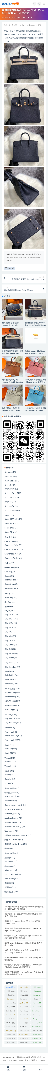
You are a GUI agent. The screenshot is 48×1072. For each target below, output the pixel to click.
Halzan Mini (9, 589)
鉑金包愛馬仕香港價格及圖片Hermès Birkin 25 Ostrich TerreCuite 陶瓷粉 (35, 382)
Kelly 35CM (8, 627)
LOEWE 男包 (9, 705)
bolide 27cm (9, 528)
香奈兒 (7, 866)
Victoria (7, 783)
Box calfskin (9, 801)
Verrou (7, 758)
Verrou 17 (8, 762)
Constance (8, 541)
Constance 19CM (11, 545)
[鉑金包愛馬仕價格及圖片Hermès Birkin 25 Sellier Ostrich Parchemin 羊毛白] (12, 395)
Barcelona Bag (10, 692)
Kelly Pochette (10, 723)
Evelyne (7, 563)
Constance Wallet (11, 558)
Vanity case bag (10, 874)
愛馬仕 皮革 (9, 793)
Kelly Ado (8, 636)
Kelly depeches (10, 667)
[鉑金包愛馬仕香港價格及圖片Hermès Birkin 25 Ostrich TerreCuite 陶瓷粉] (35, 366)
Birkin (22, 25)
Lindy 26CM (9, 675)
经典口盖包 (8, 892)
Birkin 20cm (9, 489)
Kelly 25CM (8, 615)
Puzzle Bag (8, 710)
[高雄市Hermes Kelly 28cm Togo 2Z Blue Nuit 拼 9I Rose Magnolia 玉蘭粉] (35, 336)
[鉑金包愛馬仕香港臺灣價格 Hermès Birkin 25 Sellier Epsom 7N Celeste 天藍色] (35, 395)
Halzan (7, 576)
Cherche (7, 779)
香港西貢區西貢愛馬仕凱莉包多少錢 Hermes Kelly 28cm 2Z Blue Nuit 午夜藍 (12, 353)
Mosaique (8, 728)
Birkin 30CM (9, 498)
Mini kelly (8, 715)
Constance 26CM (11, 554)
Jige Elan (7, 602)
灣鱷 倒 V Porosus (11, 840)
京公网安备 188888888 (37, 1060)
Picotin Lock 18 (10, 736)
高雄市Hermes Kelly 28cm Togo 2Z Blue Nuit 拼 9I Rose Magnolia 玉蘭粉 (35, 353)
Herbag (7, 593)
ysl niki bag (8, 861)
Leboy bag (8, 870)
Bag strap (8, 472)
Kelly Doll (8, 649)
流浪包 (7, 883)
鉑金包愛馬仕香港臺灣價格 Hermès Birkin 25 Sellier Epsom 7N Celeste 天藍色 (35, 410)
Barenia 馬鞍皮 (10, 796)
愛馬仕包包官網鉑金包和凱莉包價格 (29, 1057)
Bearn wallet (9, 481)
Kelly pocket (9, 653)
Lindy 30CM (9, 679)
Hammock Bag (10, 697)
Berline (7, 775)
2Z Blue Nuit (9, 268)
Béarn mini (8, 477)
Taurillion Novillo (10, 822)
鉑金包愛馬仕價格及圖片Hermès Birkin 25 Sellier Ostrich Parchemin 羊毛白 (12, 410)
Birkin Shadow (10, 511)
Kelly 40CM (8, 632)
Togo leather (9, 831)
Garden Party (9, 567)
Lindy (6, 671)
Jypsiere (7, 606)
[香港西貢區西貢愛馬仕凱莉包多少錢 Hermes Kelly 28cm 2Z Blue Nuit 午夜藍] (12, 338)
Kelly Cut (7, 640)
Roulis (6, 745)
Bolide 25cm (9, 524)
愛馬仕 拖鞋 (9, 788)
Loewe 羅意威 (9, 689)
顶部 (40, 1070)
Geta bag (8, 572)
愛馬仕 (7, 771)
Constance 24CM (11, 550)
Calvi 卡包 (8, 537)
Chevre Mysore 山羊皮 (13, 805)
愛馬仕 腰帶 (9, 853)
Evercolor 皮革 (10, 814)
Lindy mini (8, 684)
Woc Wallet (9, 879)
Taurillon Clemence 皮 (13, 827)
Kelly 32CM (8, 623)
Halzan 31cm (9, 584)
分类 (24, 1070)
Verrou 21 (8, 766)
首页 (15, 25)
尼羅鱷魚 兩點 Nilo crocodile (15, 835)
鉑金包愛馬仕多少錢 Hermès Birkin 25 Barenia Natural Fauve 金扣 (11, 382)
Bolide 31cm (9, 532)
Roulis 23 (8, 753)
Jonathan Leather (11, 818)
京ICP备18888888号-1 (20, 1060)
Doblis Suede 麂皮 (11, 809)
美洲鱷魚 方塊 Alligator (13, 844)
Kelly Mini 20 (9, 718)
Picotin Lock (9, 732)
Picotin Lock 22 (10, 740)
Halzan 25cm (9, 580)
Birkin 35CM (9, 502)
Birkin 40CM (9, 506)
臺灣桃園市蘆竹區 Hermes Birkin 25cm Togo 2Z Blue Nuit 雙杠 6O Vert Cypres (35, 325)
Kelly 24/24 (8, 663)
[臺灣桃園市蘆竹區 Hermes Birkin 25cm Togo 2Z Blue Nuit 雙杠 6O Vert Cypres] (35, 309)
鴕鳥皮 (7, 848)
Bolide (6, 516)
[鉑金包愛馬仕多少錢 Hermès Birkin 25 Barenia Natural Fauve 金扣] (12, 366)
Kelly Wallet (9, 658)
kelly (6, 611)
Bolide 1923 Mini (11, 519)
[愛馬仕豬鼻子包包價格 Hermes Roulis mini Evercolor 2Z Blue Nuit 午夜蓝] (12, 309)
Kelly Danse (9, 645)
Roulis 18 (8, 749)
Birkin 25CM (6, 17)
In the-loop (8, 598)
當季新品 (8, 887)
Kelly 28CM (8, 619)
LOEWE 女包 (9, 701)
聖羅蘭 (7, 858)
